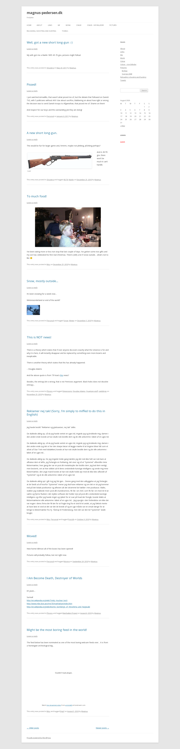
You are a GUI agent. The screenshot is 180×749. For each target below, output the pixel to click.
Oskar (78, 25)
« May (122, 126)
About (39, 25)
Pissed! (31, 84)
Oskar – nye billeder (95, 25)
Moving (67, 561)
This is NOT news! (39, 337)
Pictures (113, 25)
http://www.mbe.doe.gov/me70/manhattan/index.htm (49, 603)
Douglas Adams (79, 391)
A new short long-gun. (42, 133)
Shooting (50, 68)
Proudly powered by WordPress (39, 738)
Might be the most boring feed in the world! (57, 630)
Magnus (73, 68)
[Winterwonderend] (33, 314)
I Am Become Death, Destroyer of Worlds (54, 578)
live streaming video (54, 705)
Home (29, 25)
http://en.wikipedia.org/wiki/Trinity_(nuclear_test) (47, 600)
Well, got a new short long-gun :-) (49, 42)
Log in (122, 141)
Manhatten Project (70, 613)
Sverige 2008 (127, 74)
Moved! (32, 536)
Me (59, 25)
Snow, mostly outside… (42, 281)
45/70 (66, 179)
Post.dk (71, 519)
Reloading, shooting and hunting (41, 31)
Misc (48, 264)
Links (50, 25)
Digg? (62, 711)
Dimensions (67, 391)
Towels (65, 31)
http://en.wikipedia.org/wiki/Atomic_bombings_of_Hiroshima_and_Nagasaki (58, 606)
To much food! (37, 196)
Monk (68, 25)
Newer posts (102, 728)
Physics (50, 391)
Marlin (71, 179)
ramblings (103, 391)
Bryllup (124, 71)
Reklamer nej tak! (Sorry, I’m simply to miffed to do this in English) (66, 412)
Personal (50, 116)
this (61, 375)
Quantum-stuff (92, 391)
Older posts (33, 728)
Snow (66, 320)
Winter (71, 320)
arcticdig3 (68, 705)
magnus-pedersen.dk (44, 12)
